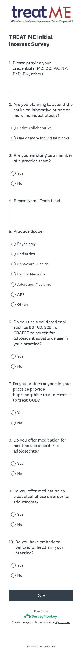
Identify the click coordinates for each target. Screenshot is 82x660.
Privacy (31, 646)
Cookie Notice (47, 646)
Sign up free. (62, 622)
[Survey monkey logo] (41, 616)
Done (41, 595)
